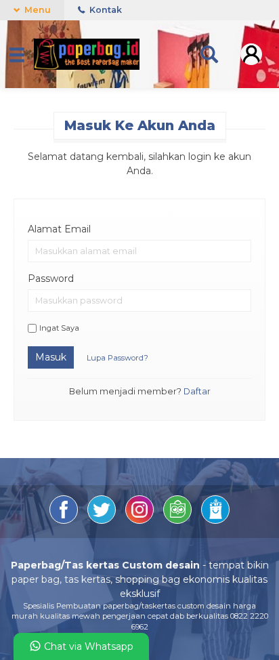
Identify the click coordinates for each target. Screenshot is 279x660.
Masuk (50, 357)
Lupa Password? (117, 358)
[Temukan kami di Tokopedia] (178, 520)
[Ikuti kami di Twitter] (103, 520)
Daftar (197, 391)
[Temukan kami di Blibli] (215, 520)
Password (51, 278)
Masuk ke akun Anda (139, 125)
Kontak (104, 10)
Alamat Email (59, 229)
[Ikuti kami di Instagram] (140, 520)
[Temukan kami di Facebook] (65, 520)
